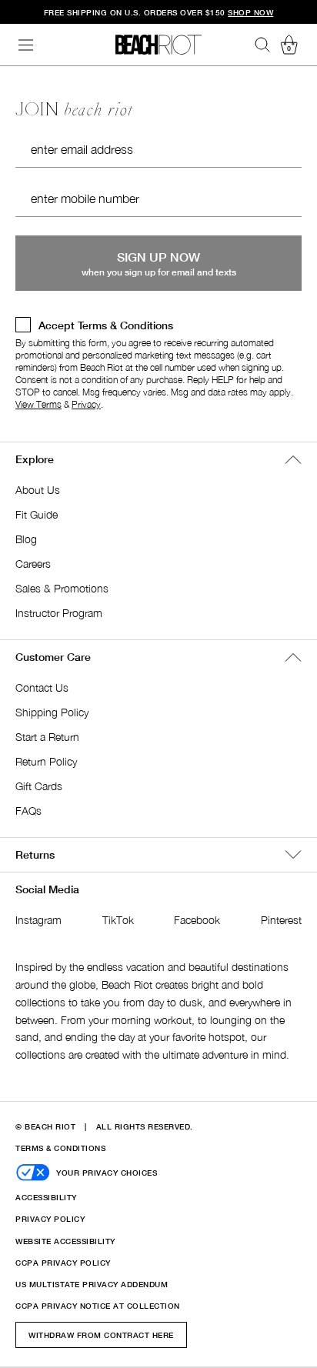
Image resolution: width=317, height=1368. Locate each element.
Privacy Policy (50, 1218)
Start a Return (47, 736)
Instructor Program (58, 612)
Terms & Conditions (60, 1148)
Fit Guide (36, 514)
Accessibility (46, 1197)
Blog (26, 539)
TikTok (118, 919)
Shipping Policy (51, 712)
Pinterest (281, 919)
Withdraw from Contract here (101, 1335)
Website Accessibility (65, 1241)
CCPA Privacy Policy (63, 1262)
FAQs (28, 810)
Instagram (38, 919)
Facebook (197, 919)
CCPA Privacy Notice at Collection (97, 1305)
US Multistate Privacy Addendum (91, 1284)
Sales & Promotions (61, 588)
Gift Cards (38, 785)
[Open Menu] (26, 45)
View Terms (38, 404)
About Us (37, 489)
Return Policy (46, 761)
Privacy (86, 404)
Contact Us (41, 687)
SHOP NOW (250, 12)
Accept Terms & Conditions (105, 325)
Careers (33, 563)
